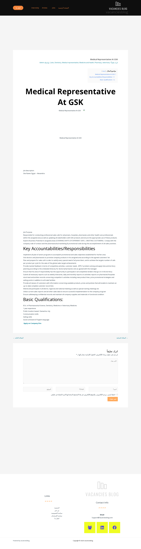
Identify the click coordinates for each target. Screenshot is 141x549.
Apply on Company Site (33, 323)
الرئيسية (56, 508)
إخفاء (104, 71)
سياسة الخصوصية (56, 513)
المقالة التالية (18, 338)
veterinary (106, 63)
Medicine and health (86, 63)
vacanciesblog (117, 12)
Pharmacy (98, 63)
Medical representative (70, 63)
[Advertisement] (70, 35)
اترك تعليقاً (114, 63)
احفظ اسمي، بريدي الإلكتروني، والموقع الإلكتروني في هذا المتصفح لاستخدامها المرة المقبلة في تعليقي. (83, 395)
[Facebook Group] (89, 527)
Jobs (53, 8)
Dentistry (58, 63)
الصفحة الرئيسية (63, 8)
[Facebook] (114, 527)
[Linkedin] (102, 527)
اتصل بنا (56, 518)
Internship (35, 8)
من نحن (57, 510)
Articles (44, 8)
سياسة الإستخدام (57, 516)
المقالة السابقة (122, 338)
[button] (26, 8)
